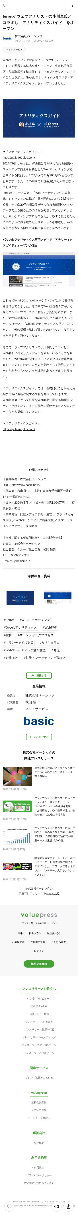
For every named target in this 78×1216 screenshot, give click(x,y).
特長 (20, 933)
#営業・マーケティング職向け (45, 658)
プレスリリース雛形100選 (39, 1029)
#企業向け (11, 658)
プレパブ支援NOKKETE (39, 1077)
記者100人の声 (39, 1006)
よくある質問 (58, 942)
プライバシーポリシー (39, 1175)
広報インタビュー (39, 998)
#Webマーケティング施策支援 (25, 650)
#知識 (56, 650)
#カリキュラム (50, 642)
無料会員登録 (39, 963)
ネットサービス (14, 49)
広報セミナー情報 (39, 1014)
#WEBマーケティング (35, 620)
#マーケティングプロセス (36, 635)
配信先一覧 (53, 933)
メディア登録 (39, 1110)
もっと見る (52, 893)
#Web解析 (50, 627)
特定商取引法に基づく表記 (39, 1183)
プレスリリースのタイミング (39, 1037)
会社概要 (39, 1142)
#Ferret (9, 620)
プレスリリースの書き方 (39, 1021)
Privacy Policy (48, 1206)
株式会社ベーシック (29, 36)
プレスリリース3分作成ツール (39, 1045)
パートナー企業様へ (39, 1118)
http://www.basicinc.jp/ (26, 485)
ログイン (39, 950)
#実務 (8, 635)
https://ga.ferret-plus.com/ (19, 157)
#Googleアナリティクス (20, 627)
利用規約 (39, 1167)
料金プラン (35, 933)
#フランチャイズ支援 (18, 642)
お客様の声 (18, 942)
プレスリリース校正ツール (39, 1052)
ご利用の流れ (37, 942)
